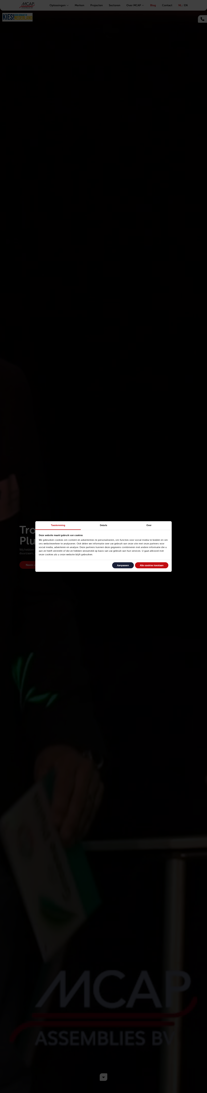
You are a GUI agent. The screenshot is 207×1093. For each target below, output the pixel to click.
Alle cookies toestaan (152, 565)
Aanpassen (123, 565)
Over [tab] (149, 525)
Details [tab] (103, 525)
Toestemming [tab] (58, 525)
